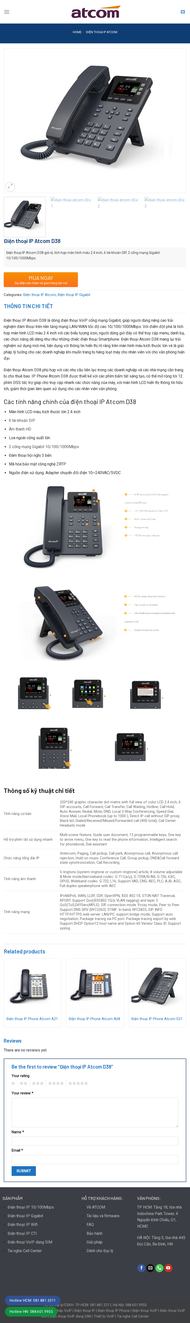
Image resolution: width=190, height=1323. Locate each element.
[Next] (176, 120)
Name (18, 1132)
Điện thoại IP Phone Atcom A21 (32, 1019)
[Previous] (13, 120)
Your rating (20, 1076)
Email (17, 1150)
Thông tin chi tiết (28, 306)
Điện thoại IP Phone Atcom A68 (94, 1019)
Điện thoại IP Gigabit (74, 295)
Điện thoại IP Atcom (101, 32)
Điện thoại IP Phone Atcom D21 (157, 1019)
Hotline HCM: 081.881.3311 (33, 1300)
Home (77, 32)
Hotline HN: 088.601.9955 (31, 1311)
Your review (22, 1093)
